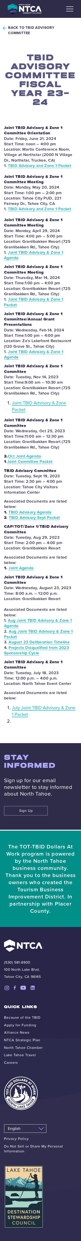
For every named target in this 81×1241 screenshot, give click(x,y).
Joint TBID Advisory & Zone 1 (35, 252)
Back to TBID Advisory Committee (31, 30)
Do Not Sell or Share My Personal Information (33, 1149)
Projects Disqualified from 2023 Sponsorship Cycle (36, 650)
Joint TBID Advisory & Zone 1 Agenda (33, 354)
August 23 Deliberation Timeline (39, 642)
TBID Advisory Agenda (30, 512)
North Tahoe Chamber (23, 1047)
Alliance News (16, 1032)
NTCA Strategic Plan (22, 1040)
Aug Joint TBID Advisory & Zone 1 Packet (38, 634)
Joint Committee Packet (30, 461)
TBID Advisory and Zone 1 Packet (39, 165)
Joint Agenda (21, 568)
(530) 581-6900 (17, 962)
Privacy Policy (16, 1138)
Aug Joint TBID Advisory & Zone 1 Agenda (38, 623)
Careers (11, 1062)
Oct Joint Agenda (24, 456)
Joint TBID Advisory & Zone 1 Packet (33, 302)
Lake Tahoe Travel (20, 1055)
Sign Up (26, 810)
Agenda (11, 258)
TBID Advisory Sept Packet (34, 517)
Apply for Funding (20, 1025)
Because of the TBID (22, 1017)
